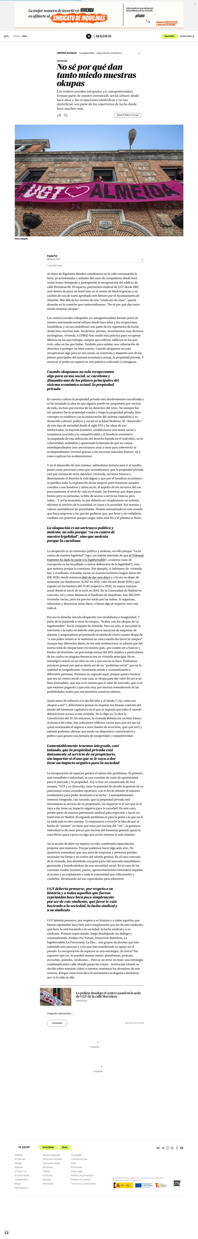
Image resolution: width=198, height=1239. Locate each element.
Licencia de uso (79, 1158)
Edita (73, 1163)
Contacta (47, 1175)
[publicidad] (99, 15)
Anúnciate (48, 1183)
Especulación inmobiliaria (109, 53)
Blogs (18, 1183)
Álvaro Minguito (21, 239)
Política (19, 1154)
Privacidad (76, 1154)
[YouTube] (181, 1148)
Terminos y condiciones (83, 1183)
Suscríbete (169, 36)
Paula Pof (52, 256)
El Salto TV (20, 1171)
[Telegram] (163, 1148)
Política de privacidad (82, 1175)
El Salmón (20, 1158)
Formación (76, 1167)
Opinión (62, 61)
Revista (47, 1179)
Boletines (48, 1167)
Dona (64, 1147)
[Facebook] (177, 1148)
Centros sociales (67, 53)
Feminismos (21, 1187)
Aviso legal (76, 1171)
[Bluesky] (158, 1148)
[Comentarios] (66, 115)
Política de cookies (81, 1179)
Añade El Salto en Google (128, 115)
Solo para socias (51, 1163)
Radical (19, 1167)
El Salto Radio (22, 1175)
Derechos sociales (52, 1158)
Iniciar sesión (186, 36)
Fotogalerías (21, 1179)
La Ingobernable (86, 53)
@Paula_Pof (53, 259)
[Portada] (90, 36)
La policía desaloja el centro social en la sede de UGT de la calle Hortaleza (108, 994)
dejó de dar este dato (95, 577)
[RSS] (172, 1148)
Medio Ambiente (51, 1154)
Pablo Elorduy (81, 1000)
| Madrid (103, 36)
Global (18, 1163)
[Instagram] (167, 1148)
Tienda (46, 1171)
